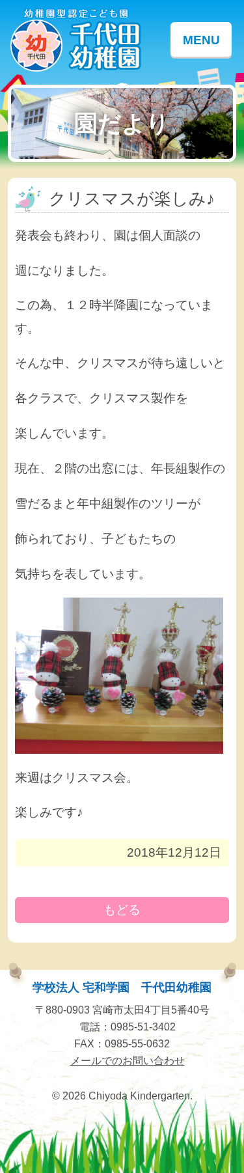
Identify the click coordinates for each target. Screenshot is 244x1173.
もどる (122, 910)
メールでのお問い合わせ (127, 1060)
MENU (201, 40)
